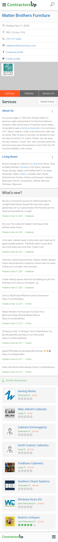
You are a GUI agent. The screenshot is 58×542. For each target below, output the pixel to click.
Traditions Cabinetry (30, 463)
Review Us (48, 93)
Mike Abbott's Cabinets (32, 409)
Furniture (24, 167)
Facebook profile (14, 52)
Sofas (49, 170)
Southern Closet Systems (34, 481)
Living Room (9, 156)
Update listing (47, 101)
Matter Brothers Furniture (26, 15)
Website (28, 93)
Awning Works (27, 391)
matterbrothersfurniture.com (21, 45)
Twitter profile (13, 58)
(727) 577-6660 (13, 38)
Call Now (10, 93)
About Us (8, 110)
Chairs (23, 174)
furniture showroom (31, 128)
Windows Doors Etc (30, 499)
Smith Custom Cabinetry (33, 445)
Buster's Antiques (29, 517)
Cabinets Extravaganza (32, 427)
